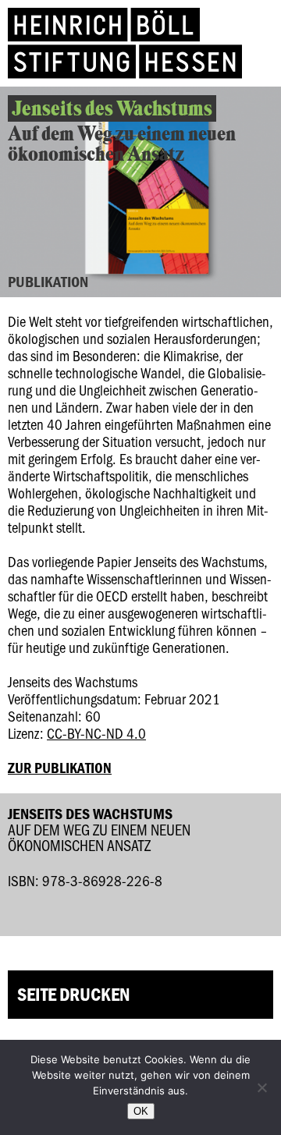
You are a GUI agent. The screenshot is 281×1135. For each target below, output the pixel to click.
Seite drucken (73, 994)
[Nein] (261, 1087)
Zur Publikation (60, 767)
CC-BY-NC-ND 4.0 (96, 733)
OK (140, 1111)
